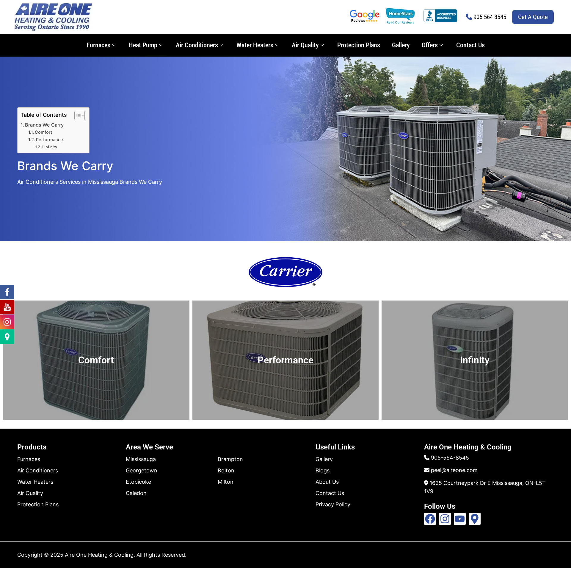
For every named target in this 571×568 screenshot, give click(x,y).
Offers (430, 45)
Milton (225, 482)
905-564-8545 (489, 17)
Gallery (401, 45)
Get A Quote (533, 17)
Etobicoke (138, 482)
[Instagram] (445, 519)
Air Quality (305, 45)
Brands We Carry (44, 125)
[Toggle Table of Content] (76, 116)
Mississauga (141, 459)
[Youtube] (460, 519)
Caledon (136, 493)
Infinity (50, 146)
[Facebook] (430, 519)
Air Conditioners (197, 45)
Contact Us (470, 45)
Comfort (43, 132)
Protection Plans (358, 45)
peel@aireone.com (454, 470)
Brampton (230, 459)
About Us (327, 482)
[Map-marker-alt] (475, 519)
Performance (49, 139)
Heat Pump (143, 45)
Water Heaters (254, 45)
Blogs (323, 470)
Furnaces (98, 45)
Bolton (226, 470)
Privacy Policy (333, 504)
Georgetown (141, 470)
